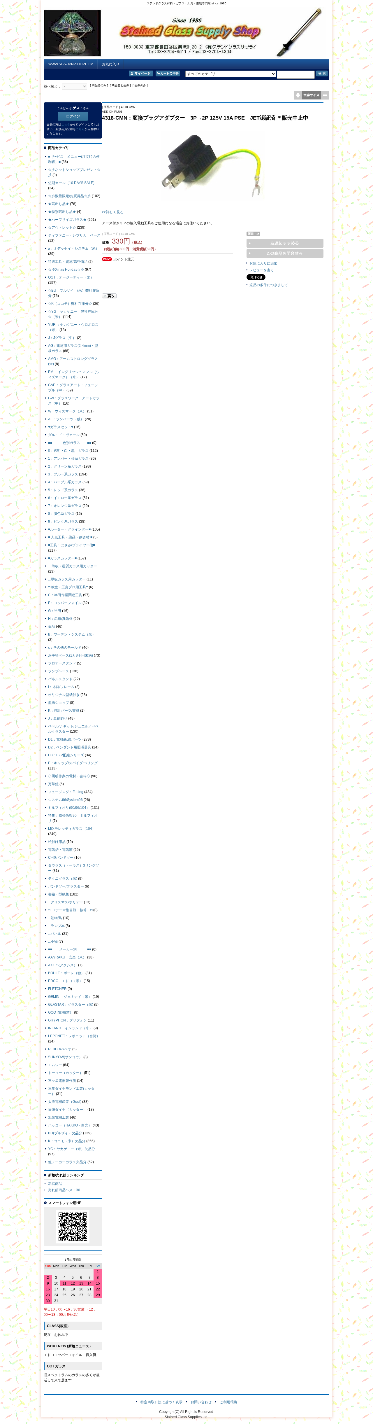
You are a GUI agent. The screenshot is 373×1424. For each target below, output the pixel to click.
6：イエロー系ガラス (65, 498)
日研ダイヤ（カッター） (67, 1110)
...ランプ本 (56, 926)
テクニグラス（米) (62, 879)
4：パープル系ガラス (65, 482)
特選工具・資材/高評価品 (67, 262)
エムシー (55, 1065)
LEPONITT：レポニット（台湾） (74, 1036)
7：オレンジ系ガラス (65, 506)
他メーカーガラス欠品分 (67, 1162)
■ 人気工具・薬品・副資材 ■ (70, 537)
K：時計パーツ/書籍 (63, 710)
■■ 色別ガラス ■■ (69, 443)
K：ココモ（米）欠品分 (66, 1141)
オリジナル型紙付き (64, 695)
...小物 (53, 942)
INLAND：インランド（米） (70, 1028)
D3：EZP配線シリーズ (66, 755)
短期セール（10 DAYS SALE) (71, 183)
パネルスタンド (60, 679)
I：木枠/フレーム (61, 687)
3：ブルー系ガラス (63, 474)
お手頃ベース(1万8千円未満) (70, 655)
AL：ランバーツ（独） (66, 419)
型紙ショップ (58, 703)
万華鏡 (53, 784)
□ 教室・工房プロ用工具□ (68, 587)
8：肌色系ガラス (61, 514)
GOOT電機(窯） (60, 1012)
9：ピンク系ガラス (63, 521)
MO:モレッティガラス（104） (72, 829)
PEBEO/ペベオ (59, 1049)
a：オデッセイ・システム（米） (73, 248)
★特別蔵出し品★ (62, 212)
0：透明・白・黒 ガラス (68, 451)
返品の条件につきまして (268, 285)
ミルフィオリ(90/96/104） (69, 808)
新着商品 (55, 1184)
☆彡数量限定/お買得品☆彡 (69, 196)
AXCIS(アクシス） (62, 965)
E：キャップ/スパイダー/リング (73, 763)
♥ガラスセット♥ (60, 427)
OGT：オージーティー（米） (71, 277)
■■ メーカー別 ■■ (69, 949)
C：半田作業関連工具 (65, 595)
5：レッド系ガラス (63, 490)
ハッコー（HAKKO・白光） (70, 1125)
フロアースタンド (62, 663)
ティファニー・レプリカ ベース (74, 235)
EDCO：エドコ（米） (65, 981)
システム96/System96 (65, 800)
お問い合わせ (201, 1402)
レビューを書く (261, 270)
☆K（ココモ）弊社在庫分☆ (70, 304)
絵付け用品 (57, 842)
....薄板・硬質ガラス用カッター (72, 566)
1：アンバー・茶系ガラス (68, 458)
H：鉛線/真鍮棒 (60, 619)
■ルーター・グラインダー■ (69, 529)
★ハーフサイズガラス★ (67, 220)
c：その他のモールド (64, 647)
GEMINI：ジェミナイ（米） (70, 997)
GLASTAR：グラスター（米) (70, 1005)
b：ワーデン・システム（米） (72, 634)
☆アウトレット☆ (62, 227)
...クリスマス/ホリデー (65, 902)
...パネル (54, 934)
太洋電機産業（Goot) (64, 1102)
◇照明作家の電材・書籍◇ (69, 776)
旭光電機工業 (58, 1117)
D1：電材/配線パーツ (65, 739)
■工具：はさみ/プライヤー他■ (71, 545)
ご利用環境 (228, 1402)
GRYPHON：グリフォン (67, 1020)
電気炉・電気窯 (60, 850)
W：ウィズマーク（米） (67, 411)
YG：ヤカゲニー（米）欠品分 (71, 1149)
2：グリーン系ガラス (65, 466)
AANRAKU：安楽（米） (67, 957)
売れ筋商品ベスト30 (64, 1190)
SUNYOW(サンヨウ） (65, 1057)
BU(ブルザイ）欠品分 (65, 1133)
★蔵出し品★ (58, 204)
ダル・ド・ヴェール (64, 435)
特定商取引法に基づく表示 (161, 1402)
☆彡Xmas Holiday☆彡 (66, 269)
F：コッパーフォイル (65, 603)
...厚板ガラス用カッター (67, 579)
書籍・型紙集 (58, 894)
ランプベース (58, 671)
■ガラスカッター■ (62, 558)
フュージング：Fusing (65, 792)
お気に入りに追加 (263, 263)
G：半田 (54, 611)
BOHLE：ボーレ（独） (66, 973)
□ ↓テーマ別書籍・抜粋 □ (70, 910)
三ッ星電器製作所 (62, 1081)
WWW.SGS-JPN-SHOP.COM (70, 64)
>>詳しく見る (113, 212)
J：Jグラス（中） (62, 338)
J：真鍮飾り (57, 718)
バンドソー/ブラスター (66, 886)
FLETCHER (57, 989)
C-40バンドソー (60, 858)
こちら (65, 124)
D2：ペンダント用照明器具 (69, 747)
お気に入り (110, 64)
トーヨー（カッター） (65, 1073)
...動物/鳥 (55, 918)
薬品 (51, 626)
